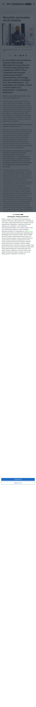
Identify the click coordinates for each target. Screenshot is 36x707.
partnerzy (30, 231)
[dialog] (18, 459)
